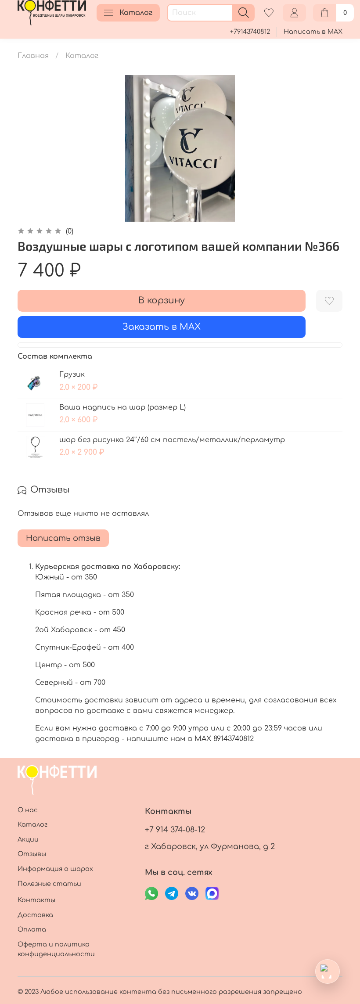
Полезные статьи (49, 883)
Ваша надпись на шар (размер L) (122, 407)
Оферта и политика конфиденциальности (56, 949)
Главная (33, 56)
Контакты (36, 899)
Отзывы (32, 853)
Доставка (35, 914)
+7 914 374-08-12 (175, 829)
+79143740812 (250, 31)
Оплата (32, 929)
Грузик (72, 374)
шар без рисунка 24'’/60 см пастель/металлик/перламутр (172, 440)
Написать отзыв (63, 538)
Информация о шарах (55, 868)
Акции (28, 839)
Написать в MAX (313, 31)
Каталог (135, 13)
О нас (28, 809)
